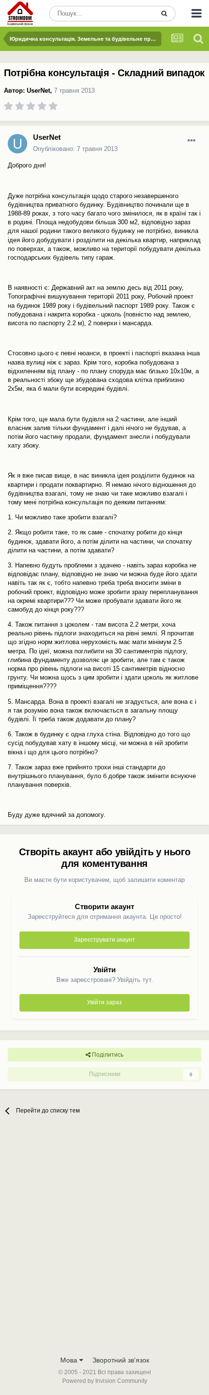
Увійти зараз (104, 1002)
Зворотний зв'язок (120, 1360)
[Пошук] (164, 13)
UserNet (38, 90)
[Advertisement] (104, 1241)
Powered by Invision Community (104, 1381)
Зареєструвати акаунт (104, 939)
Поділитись (106, 1054)
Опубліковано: (75, 148)
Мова (69, 1360)
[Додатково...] (191, 141)
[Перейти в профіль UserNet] (17, 143)
